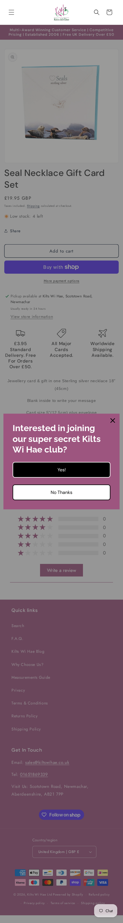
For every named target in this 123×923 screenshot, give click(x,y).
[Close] (113, 420)
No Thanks (61, 492)
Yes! (61, 470)
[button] (11, 12)
